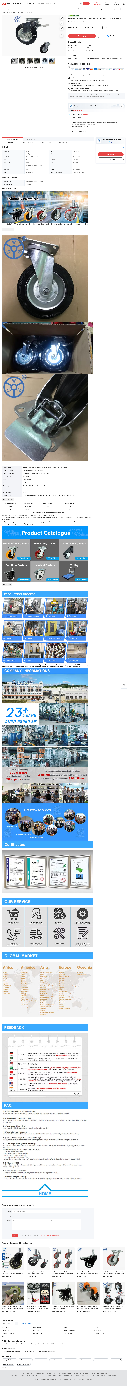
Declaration (81, 1379)
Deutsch (60, 1375)
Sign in (123, 4)
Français (41, 1375)
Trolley (96, 1327)
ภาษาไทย (92, 1375)
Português (34, 1375)
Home (3, 12)
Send (14, 1235)
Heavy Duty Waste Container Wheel (47, 1351)
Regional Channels (84, 1373)
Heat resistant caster (69, 1330)
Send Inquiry (82, 36)
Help (94, 9)
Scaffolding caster (37, 1333)
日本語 (82, 1375)
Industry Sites (74, 1373)
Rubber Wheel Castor (85, 1360)
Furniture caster (37, 1330)
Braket (65, 1327)
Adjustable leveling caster (8, 1333)
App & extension (104, 9)
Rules (124, 9)
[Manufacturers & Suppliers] (11, 3)
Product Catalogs (26, 1323)
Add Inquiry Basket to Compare (34, 67)
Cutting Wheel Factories (9, 1360)
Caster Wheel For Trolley (101, 1360)
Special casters (37, 1327)
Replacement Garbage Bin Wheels (12, 1351)
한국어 (77, 1375)
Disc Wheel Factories (56, 1360)
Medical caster (6, 1330)
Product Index (93, 1373)
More (3, 1367)
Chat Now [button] (113, 36)
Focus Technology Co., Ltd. (52, 1379)
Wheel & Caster (20, 12)
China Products (29, 1373)
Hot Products (21, 1373)
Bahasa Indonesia (111, 1375)
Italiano (55, 1375)
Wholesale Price (66, 1373)
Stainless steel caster (100, 1333)
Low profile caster (68, 1333)
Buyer (85, 9)
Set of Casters (98, 1330)
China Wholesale (56, 1373)
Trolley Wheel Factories (41, 1360)
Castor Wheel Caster (70, 1360)
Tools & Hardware (10, 12)
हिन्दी (87, 1375)
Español (28, 1375)
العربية (72, 1375)
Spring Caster (5, 1327)
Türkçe (97, 1375)
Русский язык (48, 1375)
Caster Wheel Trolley (116, 1360)
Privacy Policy (89, 1379)
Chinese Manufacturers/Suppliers (43, 1373)
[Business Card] (123, 147)
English (23, 1375)
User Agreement (73, 1379)
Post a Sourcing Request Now (50, 1235)
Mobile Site (101, 1373)
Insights (107, 1373)
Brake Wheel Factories (25, 1360)
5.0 (104, 142)
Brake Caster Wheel (8, 1364)
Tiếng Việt (103, 1375)
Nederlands (66, 1375)
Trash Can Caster (29, 1351)
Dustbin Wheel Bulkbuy (23, 1364)
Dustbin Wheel (28, 12)
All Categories (7, 9)
